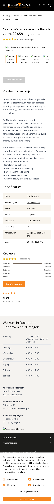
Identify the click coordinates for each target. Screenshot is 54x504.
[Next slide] (44, 48)
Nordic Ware (33, 196)
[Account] (44, 5)
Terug (7, 16)
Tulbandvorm (33, 202)
